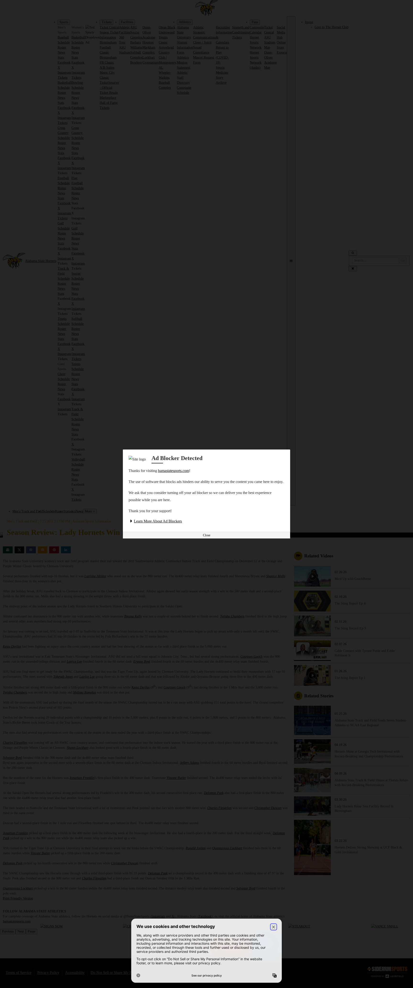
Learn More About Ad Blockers (158, 521)
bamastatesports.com (173, 471)
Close (206, 535)
